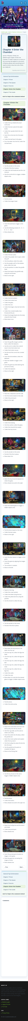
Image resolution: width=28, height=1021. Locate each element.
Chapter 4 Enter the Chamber (12, 89)
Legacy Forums (6, 1004)
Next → (22, 867)
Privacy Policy (5, 1013)
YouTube (4, 1006)
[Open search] (25, 2)
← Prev (6, 867)
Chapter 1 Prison (8, 79)
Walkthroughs (4, 32)
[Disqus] (14, 921)
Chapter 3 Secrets (8, 86)
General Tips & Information (11, 76)
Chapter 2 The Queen (9, 83)
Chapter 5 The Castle (9, 92)
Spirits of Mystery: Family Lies (15, 32)
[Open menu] (21, 2)
